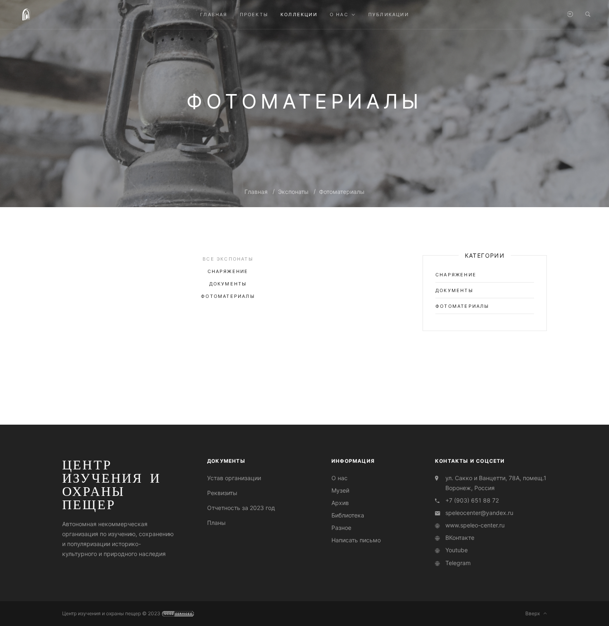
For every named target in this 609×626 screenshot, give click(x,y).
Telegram (458, 562)
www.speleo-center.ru (475, 525)
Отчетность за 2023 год (241, 507)
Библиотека (347, 515)
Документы (228, 284)
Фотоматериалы (342, 191)
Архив (340, 502)
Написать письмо (356, 540)
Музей (340, 490)
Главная (256, 191)
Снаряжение (228, 271)
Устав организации (234, 477)
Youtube (456, 549)
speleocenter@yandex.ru (479, 512)
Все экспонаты (228, 259)
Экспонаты (293, 191)
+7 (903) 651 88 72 (472, 500)
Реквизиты (222, 492)
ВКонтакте (459, 537)
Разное (341, 527)
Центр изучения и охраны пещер (111, 484)
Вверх (534, 613)
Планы (216, 522)
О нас (339, 477)
